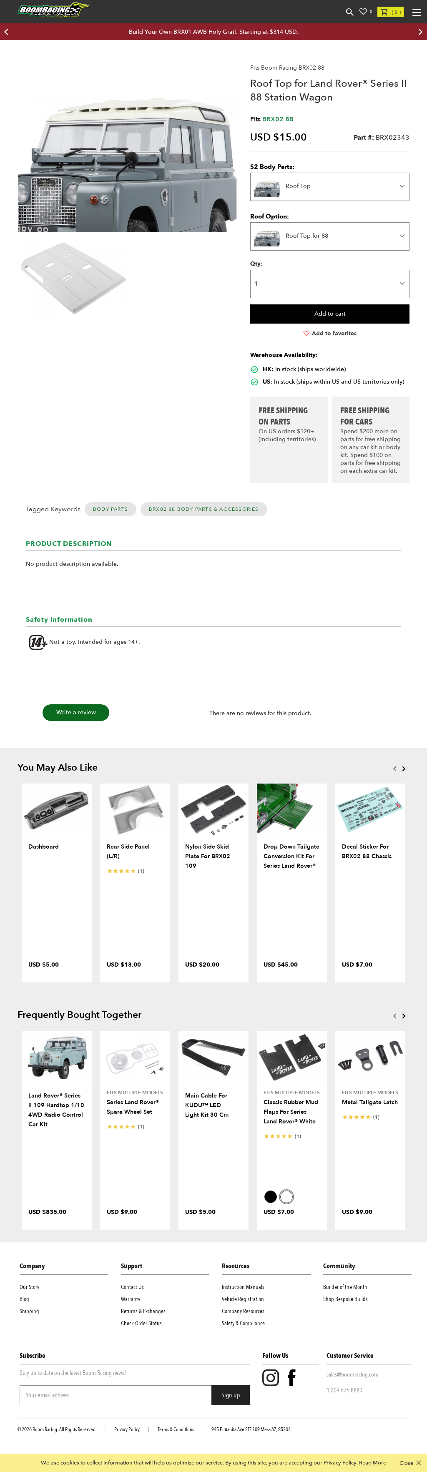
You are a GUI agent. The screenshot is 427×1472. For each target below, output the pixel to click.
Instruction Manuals (243, 1287)
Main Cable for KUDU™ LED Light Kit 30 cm (207, 1105)
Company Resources (243, 1311)
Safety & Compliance (243, 1323)
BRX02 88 (278, 119)
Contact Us (132, 1287)
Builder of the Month (345, 1287)
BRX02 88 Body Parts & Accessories (204, 509)
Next (403, 768)
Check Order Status (141, 1323)
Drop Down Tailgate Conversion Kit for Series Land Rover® (291, 856)
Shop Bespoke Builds (345, 1299)
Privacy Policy (127, 1429)
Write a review (76, 712)
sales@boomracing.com (353, 1374)
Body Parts (110, 509)
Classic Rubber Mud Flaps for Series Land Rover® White (291, 1111)
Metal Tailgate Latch (370, 1102)
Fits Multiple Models (135, 1092)
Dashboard (43, 847)
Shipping (29, 1311)
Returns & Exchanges (143, 1311)
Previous (394, 768)
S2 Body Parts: (272, 167)
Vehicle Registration (243, 1299)
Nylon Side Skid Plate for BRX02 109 (207, 856)
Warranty (130, 1299)
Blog (24, 1299)
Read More (372, 1463)
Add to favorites (334, 333)
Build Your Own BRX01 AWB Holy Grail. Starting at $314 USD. (213, 32)
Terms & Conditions (176, 1429)
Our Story (29, 1287)
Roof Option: (269, 216)
